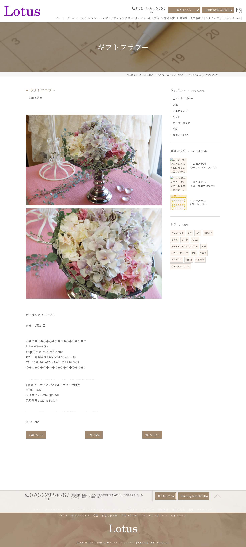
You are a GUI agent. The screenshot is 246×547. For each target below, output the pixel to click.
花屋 (175, 129)
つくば (175, 239)
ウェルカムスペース (181, 266)
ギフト (176, 117)
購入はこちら (184, 9)
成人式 (195, 239)
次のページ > (152, 435)
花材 (194, 253)
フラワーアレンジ (180, 253)
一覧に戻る (94, 435)
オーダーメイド (181, 123)
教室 (204, 246)
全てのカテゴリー (183, 98)
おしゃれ (200, 259)
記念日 (189, 259)
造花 (175, 104)
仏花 (198, 232)
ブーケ (185, 239)
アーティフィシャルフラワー (185, 246)
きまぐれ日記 (32, 422)
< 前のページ (35, 435)
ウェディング (180, 110)
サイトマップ (178, 515)
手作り (203, 253)
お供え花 (208, 232)
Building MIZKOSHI (217, 9)
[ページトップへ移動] (217, 496)
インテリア (177, 259)
